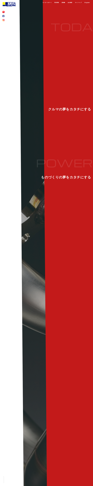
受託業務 (56, 2)
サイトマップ (78, 2)
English (87, 2)
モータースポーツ (47, 2)
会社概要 (70, 2)
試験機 (63, 2)
